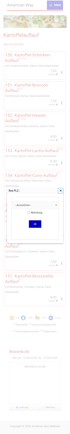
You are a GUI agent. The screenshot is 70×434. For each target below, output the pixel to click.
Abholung (36, 212)
